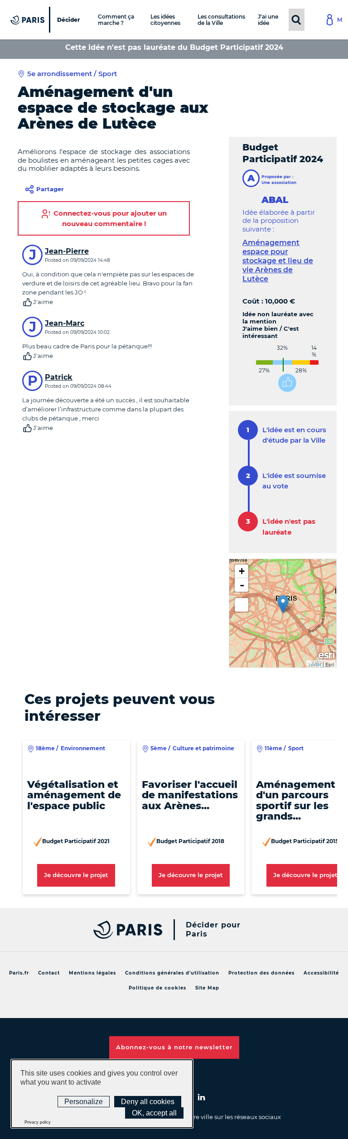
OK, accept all (154, 1113)
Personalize (83, 1101)
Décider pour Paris (213, 929)
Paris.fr (19, 973)
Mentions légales (92, 973)
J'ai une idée (268, 19)
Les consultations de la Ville (221, 19)
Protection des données (261, 973)
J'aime (43, 301)
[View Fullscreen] (241, 605)
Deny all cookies (147, 1101)
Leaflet (315, 664)
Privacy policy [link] (37, 1122)
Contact (49, 973)
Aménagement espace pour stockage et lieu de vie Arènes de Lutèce (277, 260)
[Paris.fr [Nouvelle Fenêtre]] (125, 930)
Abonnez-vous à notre (174, 1047)
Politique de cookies (157, 988)
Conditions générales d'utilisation (172, 973)
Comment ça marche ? (116, 19)
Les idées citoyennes (165, 19)
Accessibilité (321, 973)
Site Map (207, 988)
